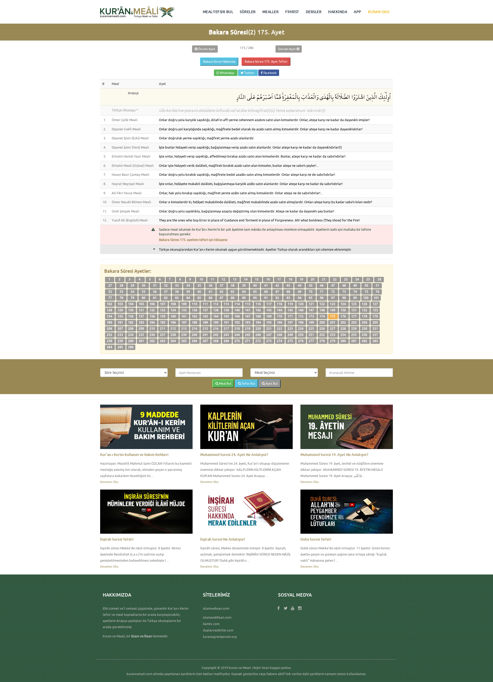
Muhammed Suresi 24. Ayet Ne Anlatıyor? (234, 454)
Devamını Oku (109, 481)
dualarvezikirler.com (218, 630)
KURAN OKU (379, 12)
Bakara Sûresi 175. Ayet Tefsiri (266, 61)
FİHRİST (292, 12)
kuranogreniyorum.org (220, 637)
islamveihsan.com (216, 608)
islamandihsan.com (217, 617)
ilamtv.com (211, 624)
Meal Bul (224, 383)
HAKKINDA (337, 12)
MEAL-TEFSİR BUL (218, 12)
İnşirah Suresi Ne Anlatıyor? (222, 539)
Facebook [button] (270, 73)
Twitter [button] (249, 73)
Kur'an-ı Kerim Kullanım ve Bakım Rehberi (134, 454)
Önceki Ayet (206, 49)
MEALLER (270, 12)
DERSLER (314, 12)
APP (357, 12)
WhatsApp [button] (227, 73)
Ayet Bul (271, 383)
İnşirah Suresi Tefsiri (117, 539)
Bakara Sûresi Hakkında (219, 61)
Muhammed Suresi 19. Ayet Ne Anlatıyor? (334, 454)
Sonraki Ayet (287, 49)
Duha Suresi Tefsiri (315, 539)
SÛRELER (248, 12)
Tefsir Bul (248, 383)
